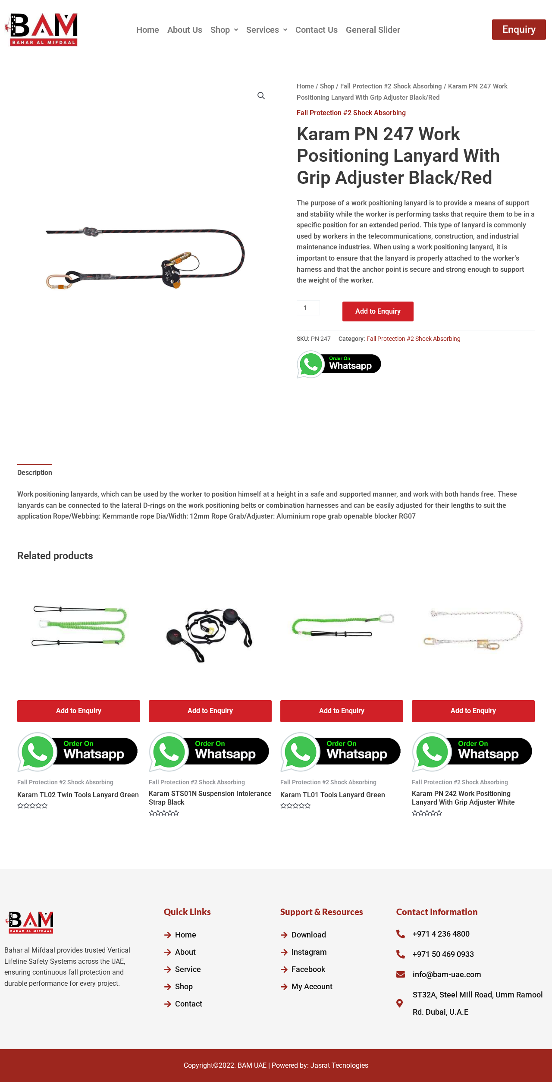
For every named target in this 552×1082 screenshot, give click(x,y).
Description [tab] (34, 473)
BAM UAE (252, 1065)
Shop (220, 30)
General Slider (373, 30)
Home (147, 30)
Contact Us (316, 30)
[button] (224, 30)
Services (262, 30)
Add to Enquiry (378, 311)
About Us (184, 30)
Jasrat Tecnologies (339, 1065)
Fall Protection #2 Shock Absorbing (391, 86)
